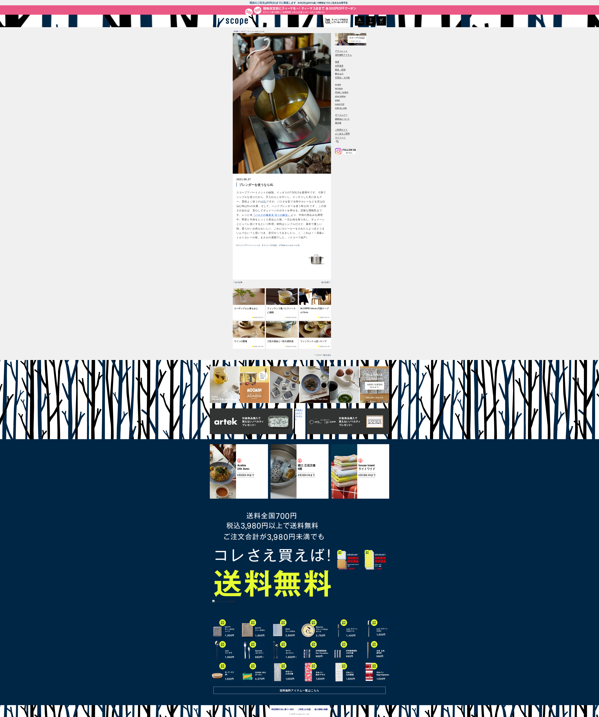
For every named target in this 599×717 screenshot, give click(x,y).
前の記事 (325, 282)
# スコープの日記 (269, 245)
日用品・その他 (342, 77)
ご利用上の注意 (304, 709)
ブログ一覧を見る (323, 355)
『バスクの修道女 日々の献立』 (272, 215)
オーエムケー (341, 115)
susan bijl (339, 104)
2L (264, 201)
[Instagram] (338, 151)
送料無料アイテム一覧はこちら (299, 690)
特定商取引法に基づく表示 (282, 709)
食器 (337, 61)
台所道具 (339, 65)
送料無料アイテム (343, 55)
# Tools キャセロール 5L (289, 245)
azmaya (339, 88)
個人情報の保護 (321, 709)
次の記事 (238, 282)
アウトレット (341, 51)
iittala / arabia (341, 92)
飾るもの (339, 73)
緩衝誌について (342, 119)
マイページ (340, 137)
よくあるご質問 (342, 133)
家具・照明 (340, 69)
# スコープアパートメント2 (248, 245)
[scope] (236, 21)
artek (337, 100)
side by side (341, 108)
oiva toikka (340, 96)
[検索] (337, 141)
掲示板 (338, 123)
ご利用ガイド (341, 129)
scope (338, 84)
